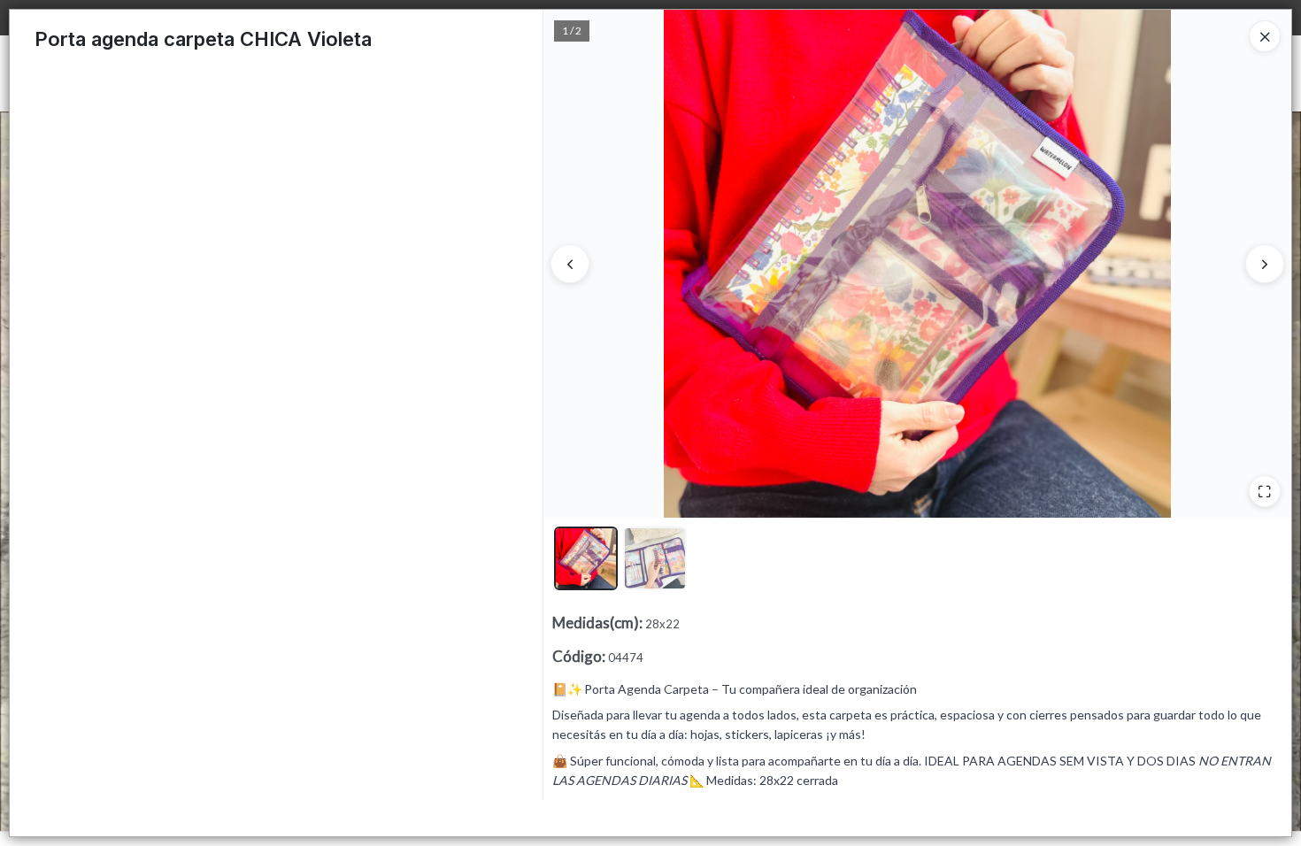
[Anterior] (569, 263)
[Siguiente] (1264, 263)
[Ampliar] (1265, 491)
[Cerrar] (1265, 36)
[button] (586, 558)
